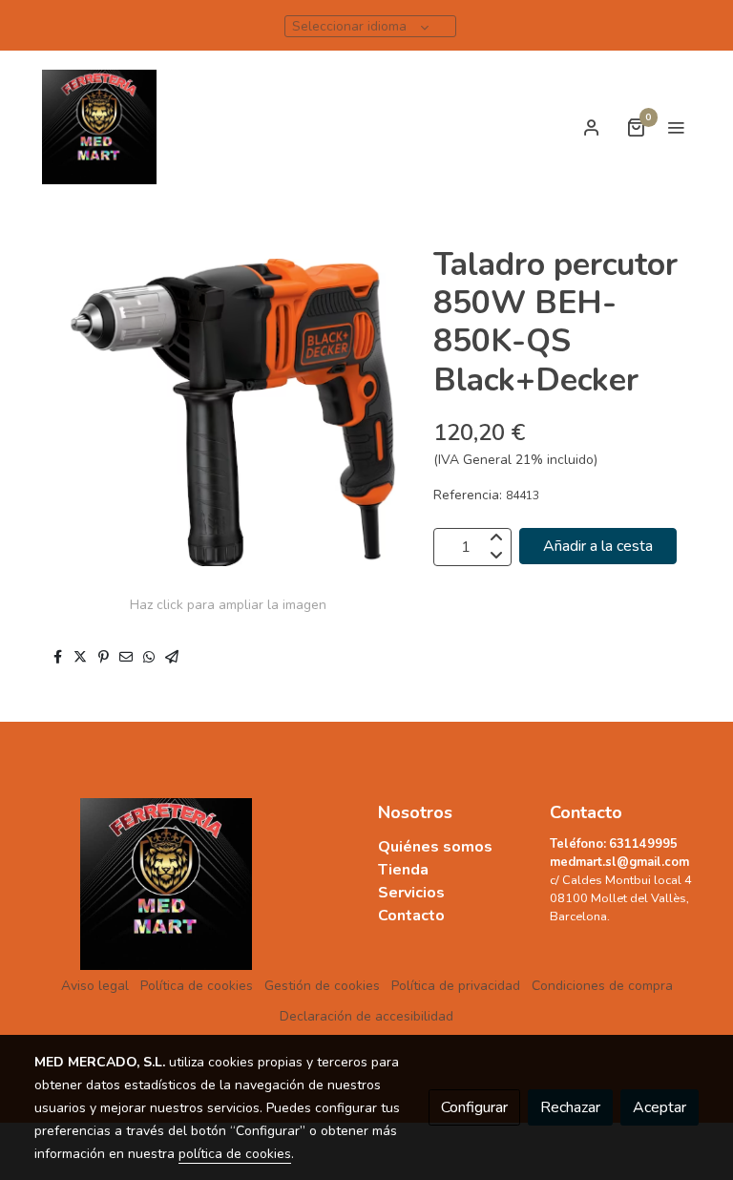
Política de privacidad (455, 986)
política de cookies (234, 1154)
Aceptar (659, 1107)
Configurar (474, 1107)
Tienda (403, 869)
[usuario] (592, 127)
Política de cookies (196, 986)
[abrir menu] (676, 127)
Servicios (413, 892)
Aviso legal (95, 986)
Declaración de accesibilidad (366, 1016)
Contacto (411, 915)
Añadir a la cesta (598, 546)
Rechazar (570, 1107)
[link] (99, 127)
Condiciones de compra (602, 986)
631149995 (643, 844)
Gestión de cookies (322, 986)
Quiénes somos (437, 846)
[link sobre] (108, 884)
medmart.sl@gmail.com (619, 862)
